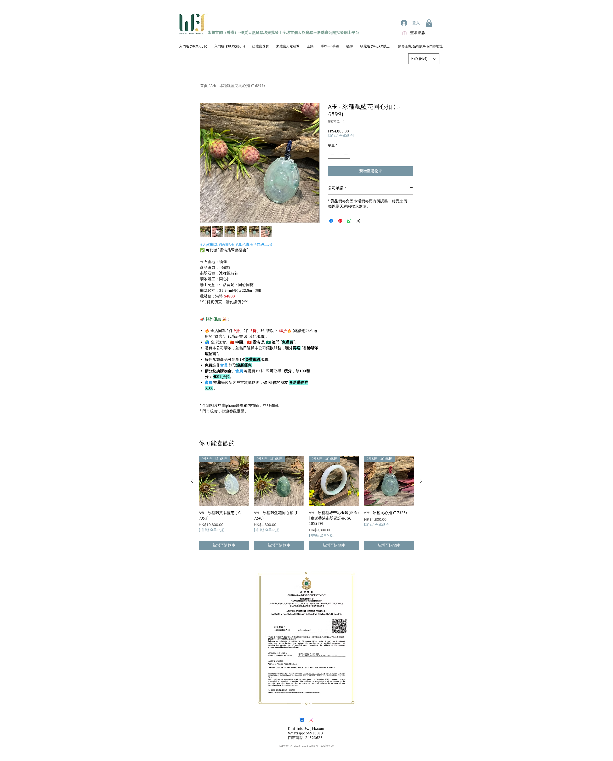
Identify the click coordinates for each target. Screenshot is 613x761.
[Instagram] (311, 720)
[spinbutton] (339, 154)
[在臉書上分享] (331, 221)
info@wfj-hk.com (310, 728)
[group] (306, 503)
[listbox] (423, 58)
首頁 (204, 85)
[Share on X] (358, 221)
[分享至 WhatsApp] (349, 221)
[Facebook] (302, 720)
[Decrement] (332, 154)
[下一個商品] (421, 481)
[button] (429, 23)
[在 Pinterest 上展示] (340, 221)
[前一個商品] (192, 481)
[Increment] (346, 154)
